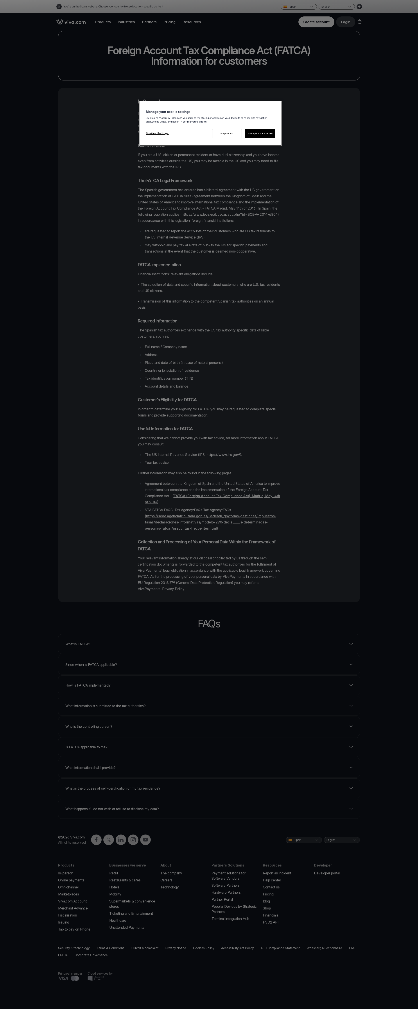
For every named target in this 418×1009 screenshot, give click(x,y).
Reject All (227, 133)
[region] (210, 123)
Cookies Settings (157, 133)
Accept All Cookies (260, 133)
